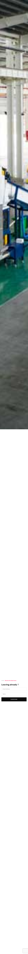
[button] (26, 2)
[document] (14, 477)
